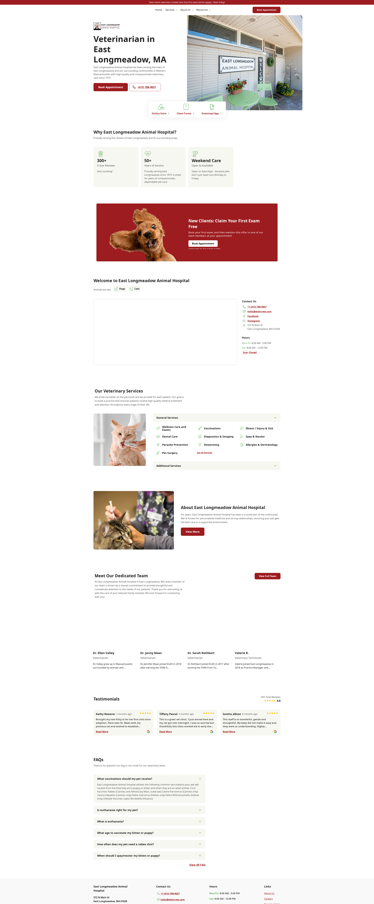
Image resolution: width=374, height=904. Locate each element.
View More (193, 531)
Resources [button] (202, 9)
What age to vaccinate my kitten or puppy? (125, 833)
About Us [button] (185, 9)
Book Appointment (266, 9)
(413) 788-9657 (147, 87)
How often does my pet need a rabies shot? (125, 844)
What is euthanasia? (110, 821)
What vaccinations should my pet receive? (124, 778)
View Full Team (267, 576)
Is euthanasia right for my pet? (117, 810)
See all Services (204, 452)
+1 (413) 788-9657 (170, 893)
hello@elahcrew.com (173, 899)
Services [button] (169, 9)
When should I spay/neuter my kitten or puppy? (128, 855)
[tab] (120, 463)
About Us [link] (269, 893)
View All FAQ (197, 865)
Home (158, 9)
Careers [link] (268, 898)
